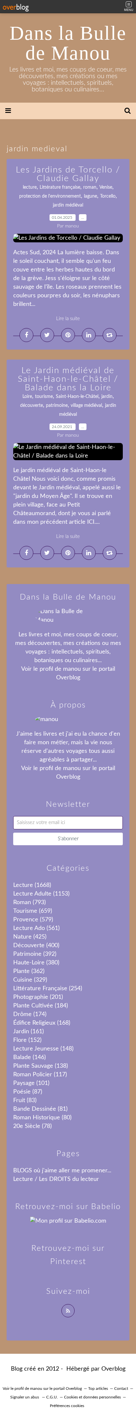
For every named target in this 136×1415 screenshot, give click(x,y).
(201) (38, 997)
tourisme (44, 396)
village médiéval (86, 405)
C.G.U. (52, 1397)
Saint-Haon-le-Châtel (77, 396)
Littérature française (60, 187)
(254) (47, 989)
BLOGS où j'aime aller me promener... (62, 1171)
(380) (36, 963)
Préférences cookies (67, 1406)
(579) (33, 920)
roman (89, 187)
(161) (28, 1032)
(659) (32, 911)
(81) (40, 1109)
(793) (29, 902)
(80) (42, 1118)
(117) (40, 1075)
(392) (34, 954)
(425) (30, 937)
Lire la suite (68, 318)
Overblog (113, 1369)
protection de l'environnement (50, 196)
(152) (27, 1040)
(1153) (41, 894)
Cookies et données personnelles (92, 1397)
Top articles (98, 1389)
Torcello (108, 196)
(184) (40, 1006)
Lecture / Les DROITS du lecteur (56, 1179)
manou (72, 669)
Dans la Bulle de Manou (68, 43)
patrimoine (57, 405)
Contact (121, 1389)
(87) (27, 1092)
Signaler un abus (25, 1397)
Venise (105, 187)
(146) (29, 1057)
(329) (30, 980)
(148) (43, 1049)
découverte (31, 405)
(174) (30, 1014)
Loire (27, 396)
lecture (30, 187)
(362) (29, 971)
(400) (36, 946)
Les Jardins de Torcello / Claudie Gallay (68, 174)
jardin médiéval (68, 205)
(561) (36, 928)
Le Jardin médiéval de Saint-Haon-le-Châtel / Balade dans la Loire (68, 379)
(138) (40, 1066)
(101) (31, 1083)
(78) (32, 1126)
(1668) (32, 885)
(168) (41, 1023)
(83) (25, 1100)
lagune (90, 196)
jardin (107, 396)
